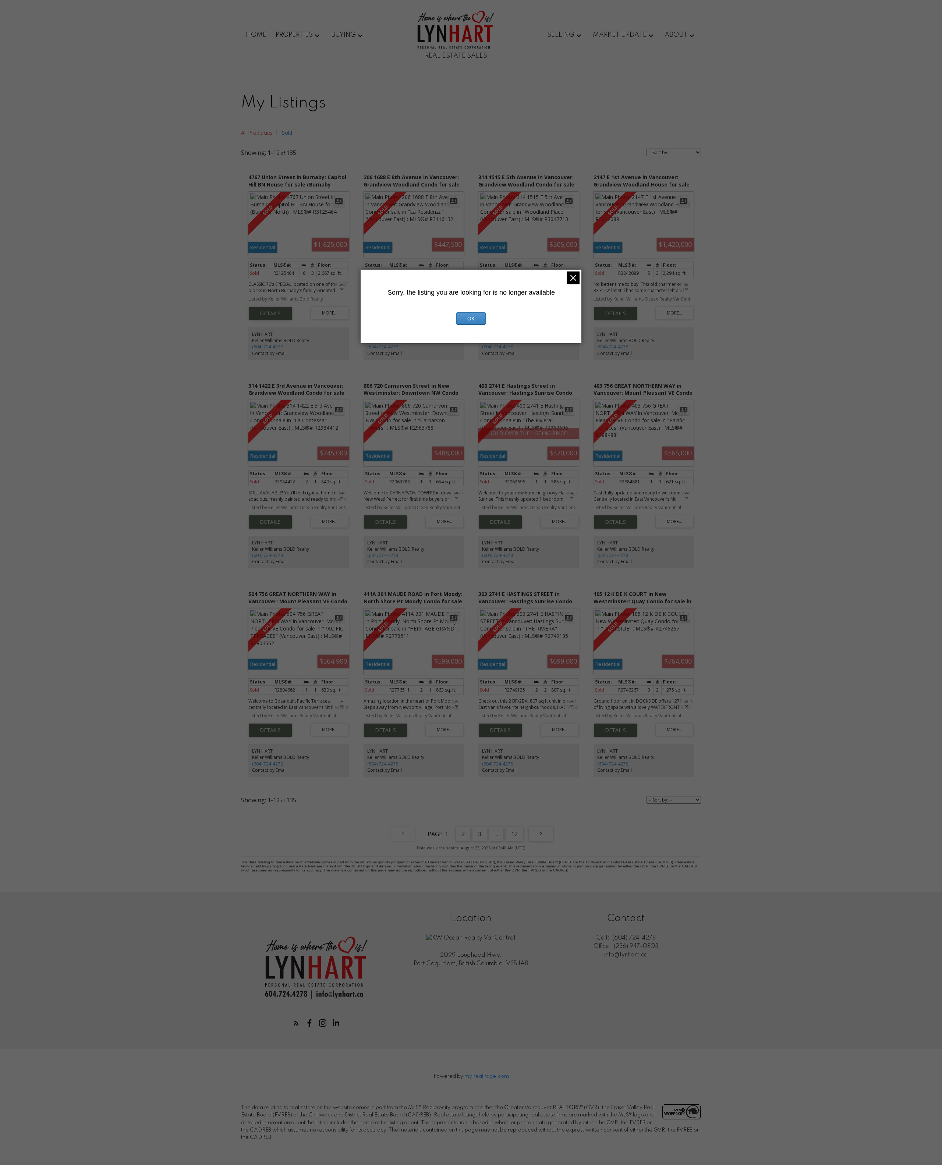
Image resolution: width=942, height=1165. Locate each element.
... (496, 834)
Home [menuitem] (256, 35)
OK (471, 319)
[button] (296, 1023)
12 (514, 834)
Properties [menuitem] (294, 35)
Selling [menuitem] (560, 35)
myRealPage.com (486, 1076)
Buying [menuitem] (343, 35)
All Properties (257, 132)
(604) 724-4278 (267, 347)
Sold (287, 132)
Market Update (620, 35)
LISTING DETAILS (270, 313)
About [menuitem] (676, 35)
